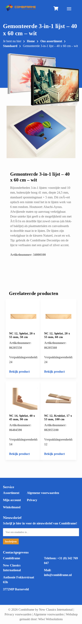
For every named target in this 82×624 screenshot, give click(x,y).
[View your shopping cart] (56, 9)
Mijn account (12, 500)
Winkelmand (11, 507)
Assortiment (11, 493)
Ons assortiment (51, 41)
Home (31, 41)
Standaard (10, 46)
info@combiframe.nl (58, 575)
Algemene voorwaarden (43, 493)
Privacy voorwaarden (18, 614)
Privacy (32, 500)
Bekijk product (19, 371)
